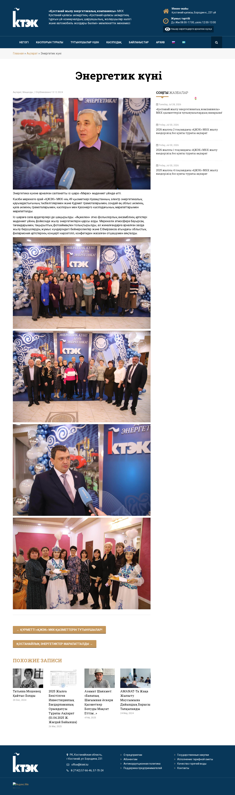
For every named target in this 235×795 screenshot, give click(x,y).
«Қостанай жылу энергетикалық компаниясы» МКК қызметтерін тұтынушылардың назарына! (189, 110)
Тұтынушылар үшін (84, 42)
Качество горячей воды (191, 763)
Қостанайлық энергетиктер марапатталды (55, 644)
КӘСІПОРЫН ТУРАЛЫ (49, 42)
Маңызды (28, 92)
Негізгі (24, 42)
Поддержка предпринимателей (143, 768)
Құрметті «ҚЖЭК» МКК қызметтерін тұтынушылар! (59, 629)
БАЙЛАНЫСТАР (139, 42)
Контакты (183, 768)
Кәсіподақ (114, 42)
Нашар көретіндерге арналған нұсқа (191, 28)
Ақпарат (32, 53)
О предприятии (133, 754)
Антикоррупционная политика (142, 763)
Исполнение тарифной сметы (195, 759)
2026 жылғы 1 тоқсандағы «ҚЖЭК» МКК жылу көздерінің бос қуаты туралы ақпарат (186, 151)
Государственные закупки (193, 754)
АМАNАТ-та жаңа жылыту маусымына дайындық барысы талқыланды (135, 700)
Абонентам (130, 759)
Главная (18, 53)
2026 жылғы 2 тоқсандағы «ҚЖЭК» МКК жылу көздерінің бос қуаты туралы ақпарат (187, 131)
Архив (160, 42)
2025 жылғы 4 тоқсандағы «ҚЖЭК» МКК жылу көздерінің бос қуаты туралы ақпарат (187, 171)
